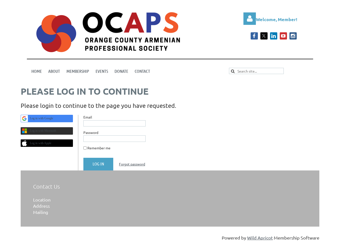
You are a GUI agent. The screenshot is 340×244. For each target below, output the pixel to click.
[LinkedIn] (273, 36)
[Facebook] (254, 36)
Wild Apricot (260, 237)
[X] (264, 36)
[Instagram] (293, 36)
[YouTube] (283, 36)
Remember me (99, 148)
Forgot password (132, 164)
